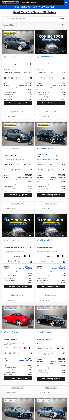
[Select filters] (62, 25)
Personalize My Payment (18, 103)
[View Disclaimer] (19, 78)
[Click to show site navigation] (66, 2)
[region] (18, 94)
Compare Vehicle (11, 116)
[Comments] (31, 78)
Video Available (11, 57)
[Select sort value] (65, 25)
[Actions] (30, 64)
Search (62, 18)
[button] (32, 42)
